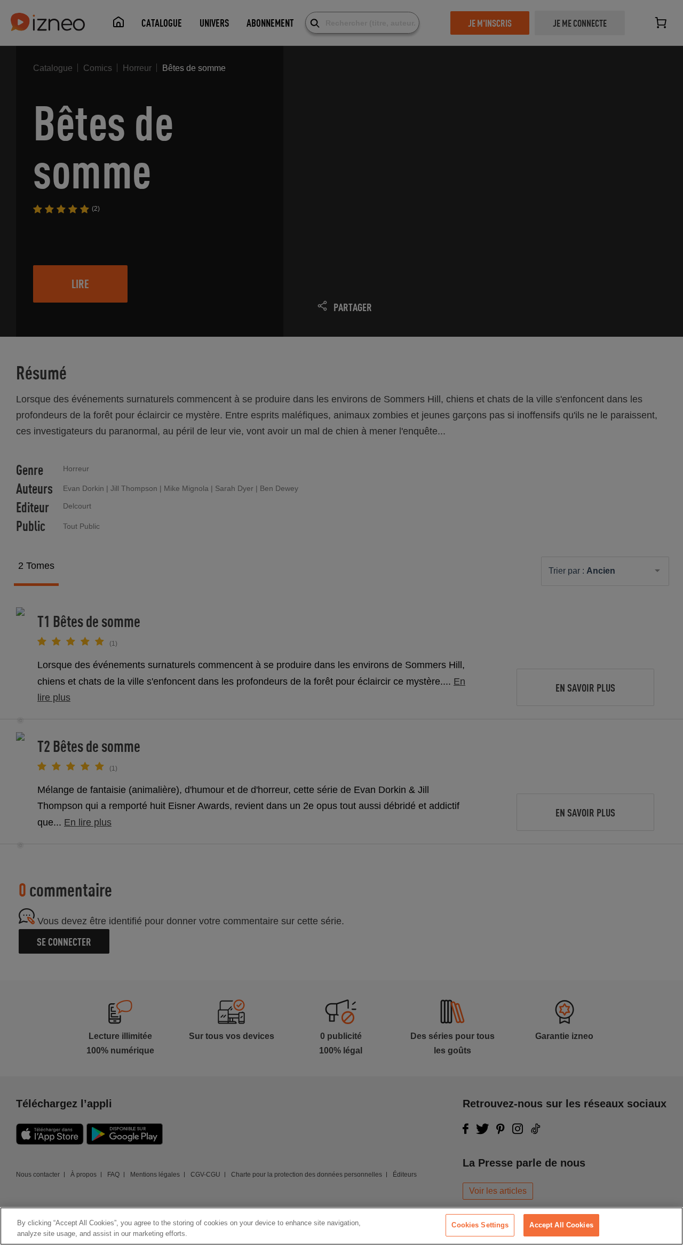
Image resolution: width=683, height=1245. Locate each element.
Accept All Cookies (561, 1225)
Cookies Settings (480, 1225)
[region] (341, 1226)
